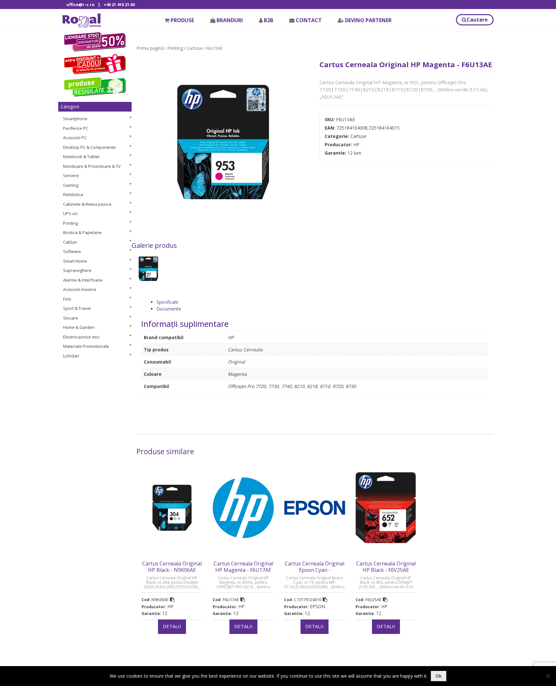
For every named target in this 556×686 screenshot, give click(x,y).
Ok (438, 676)
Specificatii (167, 302)
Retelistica (73, 194)
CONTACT (309, 20)
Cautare (477, 19)
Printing (70, 223)
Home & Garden (79, 327)
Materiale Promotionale (86, 346)
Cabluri (70, 242)
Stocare (70, 318)
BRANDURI (230, 20)
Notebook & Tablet (81, 156)
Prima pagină (150, 48)
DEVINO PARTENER (368, 20)
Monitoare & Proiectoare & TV (92, 166)
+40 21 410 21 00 (119, 4)
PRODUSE (182, 20)
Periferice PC (75, 128)
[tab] (322, 302)
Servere (71, 175)
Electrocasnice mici (81, 337)
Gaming (70, 185)
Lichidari (71, 356)
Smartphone (75, 119)
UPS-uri (70, 213)
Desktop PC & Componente (89, 147)
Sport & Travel (77, 308)
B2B (268, 20)
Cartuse (195, 48)
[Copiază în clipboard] (172, 599)
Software (72, 251)
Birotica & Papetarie (82, 232)
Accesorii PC (75, 137)
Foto (67, 299)
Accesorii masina (79, 289)
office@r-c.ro (80, 4)
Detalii (172, 626)
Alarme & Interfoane (83, 280)
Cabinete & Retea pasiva (87, 204)
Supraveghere (77, 270)
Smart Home (75, 261)
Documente (168, 309)
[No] (548, 676)
